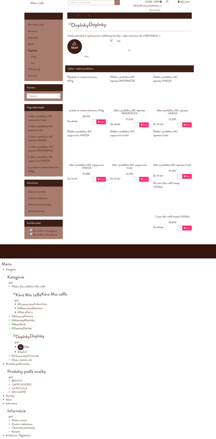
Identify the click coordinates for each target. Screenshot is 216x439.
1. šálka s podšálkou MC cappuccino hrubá (40, 118)
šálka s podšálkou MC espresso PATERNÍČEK (129, 112)
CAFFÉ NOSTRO (22, 384)
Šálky (86, 56)
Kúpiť (101, 121)
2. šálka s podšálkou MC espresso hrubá (40, 128)
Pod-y (29, 312)
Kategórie (32, 16)
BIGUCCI (17, 381)
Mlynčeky (33, 38)
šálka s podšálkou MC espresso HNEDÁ (172, 112)
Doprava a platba (37, 192)
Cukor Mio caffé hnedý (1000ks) (172, 217)
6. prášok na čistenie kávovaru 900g (43, 169)
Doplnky (27, 328)
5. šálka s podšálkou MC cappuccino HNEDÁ (40, 159)
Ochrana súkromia (37, 198)
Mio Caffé (52, 250)
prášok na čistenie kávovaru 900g (86, 110)
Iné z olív (32, 76)
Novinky (10, 396)
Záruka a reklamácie (22, 424)
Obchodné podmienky (39, 204)
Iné (129, 50)
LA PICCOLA (19, 388)
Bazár (31, 44)
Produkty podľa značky (18, 364)
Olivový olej (34, 69)
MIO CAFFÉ (19, 392)
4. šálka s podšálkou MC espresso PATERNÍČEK (40, 149)
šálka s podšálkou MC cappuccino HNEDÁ (86, 166)
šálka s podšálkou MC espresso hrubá (172, 165)
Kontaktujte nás (36, 211)
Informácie (11, 403)
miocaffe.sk (44, 254)
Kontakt (16, 432)
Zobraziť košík (154, 10)
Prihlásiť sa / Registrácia (18, 435)
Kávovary (32, 31)
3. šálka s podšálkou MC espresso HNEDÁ (40, 138)
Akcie (9, 400)
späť (10, 283)
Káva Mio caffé (36, 25)
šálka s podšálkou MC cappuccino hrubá (129, 166)
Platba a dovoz (19, 420)
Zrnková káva (40, 304)
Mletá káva (37, 308)
